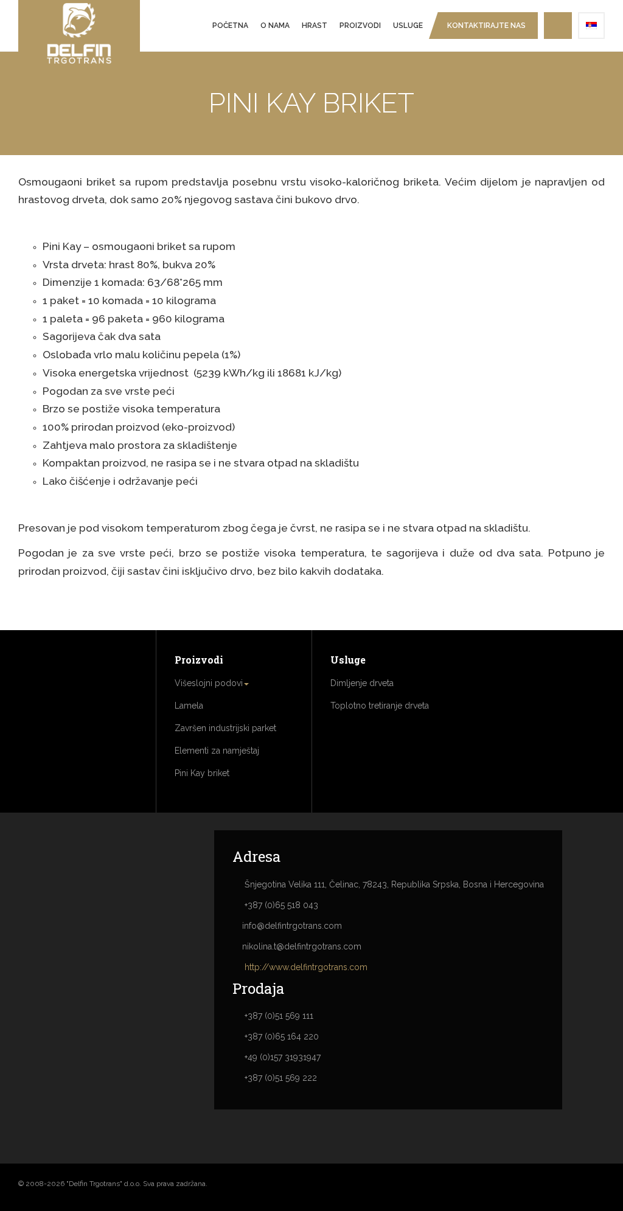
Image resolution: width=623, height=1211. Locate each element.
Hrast (314, 25)
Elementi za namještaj (217, 750)
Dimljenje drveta (362, 683)
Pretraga (558, 25)
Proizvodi (360, 25)
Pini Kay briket (202, 773)
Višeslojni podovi (209, 683)
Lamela (189, 705)
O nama (275, 25)
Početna (230, 25)
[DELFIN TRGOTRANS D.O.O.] (79, 33)
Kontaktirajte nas (486, 25)
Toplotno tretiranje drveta (379, 705)
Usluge (408, 25)
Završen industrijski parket (225, 728)
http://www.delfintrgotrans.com (306, 967)
